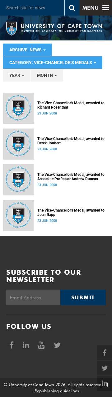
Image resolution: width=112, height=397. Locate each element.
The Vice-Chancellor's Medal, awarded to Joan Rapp (71, 212)
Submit (83, 297)
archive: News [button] (26, 49)
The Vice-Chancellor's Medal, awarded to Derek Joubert (71, 141)
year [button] (15, 75)
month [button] (45, 75)
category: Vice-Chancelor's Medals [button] (51, 62)
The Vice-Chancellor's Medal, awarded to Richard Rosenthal (71, 105)
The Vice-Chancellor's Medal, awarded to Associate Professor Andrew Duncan (71, 176)
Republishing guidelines (57, 390)
